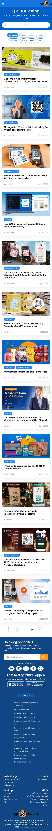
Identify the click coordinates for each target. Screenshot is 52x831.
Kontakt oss (9, 782)
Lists (23, 41)
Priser (6, 802)
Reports (40, 35)
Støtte (44, 776)
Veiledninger (11, 776)
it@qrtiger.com (42, 779)
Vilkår (45, 790)
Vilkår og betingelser (39, 793)
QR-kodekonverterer (22, 762)
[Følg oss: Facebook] (33, 668)
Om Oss (7, 793)
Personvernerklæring (39, 799)
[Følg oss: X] (40, 668)
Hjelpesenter (9, 785)
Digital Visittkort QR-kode (24, 713)
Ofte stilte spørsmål (12, 779)
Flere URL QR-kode (21, 709)
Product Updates (27, 35)
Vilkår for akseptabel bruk (37, 796)
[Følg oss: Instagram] (26, 668)
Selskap (8, 790)
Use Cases (14, 41)
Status (6, 796)
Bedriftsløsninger (11, 799)
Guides (31, 41)
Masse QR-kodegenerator (24, 717)
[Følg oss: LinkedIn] (11, 668)
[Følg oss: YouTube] (19, 668)
